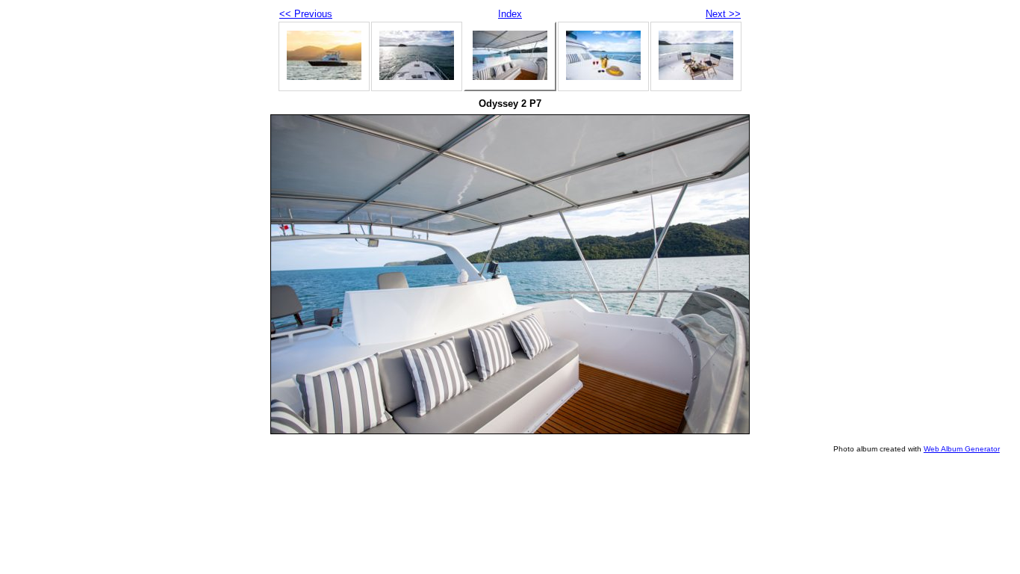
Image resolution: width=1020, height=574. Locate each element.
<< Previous (305, 13)
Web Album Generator (962, 449)
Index (510, 13)
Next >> (723, 13)
